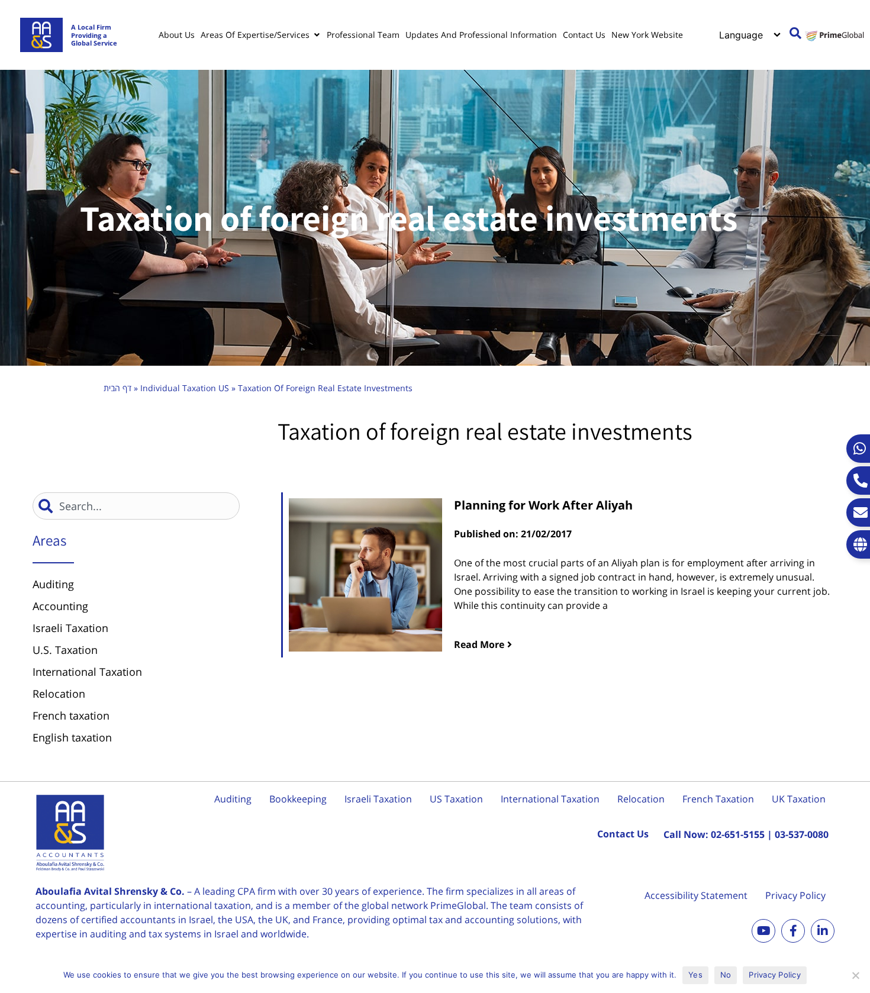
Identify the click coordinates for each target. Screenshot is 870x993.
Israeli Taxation (378, 798)
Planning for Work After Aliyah (543, 505)
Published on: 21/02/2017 (513, 533)
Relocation (641, 798)
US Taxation (456, 798)
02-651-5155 (738, 834)
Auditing (233, 798)
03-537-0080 (802, 834)
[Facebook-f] (793, 931)
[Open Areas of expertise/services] (316, 35)
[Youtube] (763, 931)
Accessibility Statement (696, 895)
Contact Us (623, 833)
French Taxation (718, 798)
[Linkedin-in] (822, 931)
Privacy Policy (795, 895)
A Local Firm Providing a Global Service (94, 34)
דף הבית (117, 388)
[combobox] (136, 506)
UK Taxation (799, 798)
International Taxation (550, 798)
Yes (695, 974)
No (726, 974)
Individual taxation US (184, 388)
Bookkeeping (298, 798)
